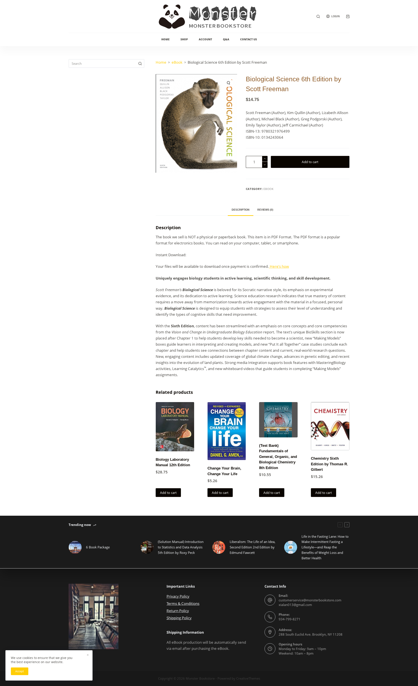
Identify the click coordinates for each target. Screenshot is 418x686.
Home (165, 39)
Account (205, 39)
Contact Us (248, 39)
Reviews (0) (265, 209)
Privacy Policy (178, 596)
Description (240, 209)
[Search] (318, 16)
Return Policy (178, 610)
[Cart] (347, 16)
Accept (19, 671)
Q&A (226, 39)
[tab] (240, 210)
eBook (268, 189)
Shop (184, 39)
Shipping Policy (179, 617)
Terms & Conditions (183, 603)
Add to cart (310, 162)
